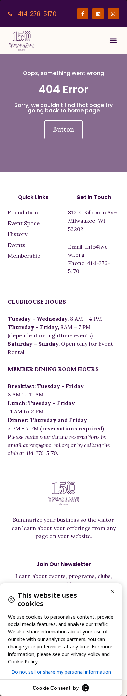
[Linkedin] (98, 13)
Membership (24, 255)
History (17, 234)
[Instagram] (113, 13)
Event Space (24, 223)
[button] (113, 41)
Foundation (23, 212)
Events (16, 245)
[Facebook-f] (82, 13)
